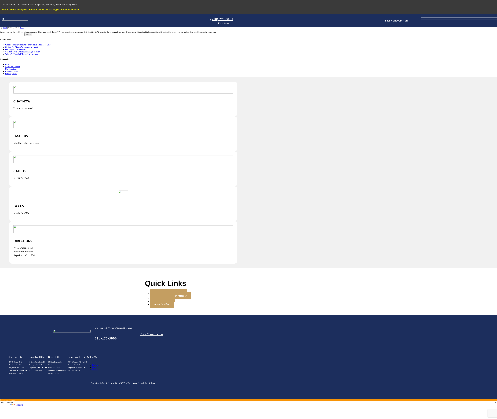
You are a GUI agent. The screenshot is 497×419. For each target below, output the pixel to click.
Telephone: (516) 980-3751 (57, 370)
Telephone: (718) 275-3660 (18, 370)
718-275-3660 (106, 338)
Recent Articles (11, 71)
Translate (19, 405)
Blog (22, 27)
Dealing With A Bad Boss (15, 49)
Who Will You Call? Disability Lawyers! (21, 54)
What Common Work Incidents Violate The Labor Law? (28, 45)
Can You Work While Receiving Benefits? (22, 52)
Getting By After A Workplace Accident (21, 47)
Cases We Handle (12, 67)
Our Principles (11, 69)
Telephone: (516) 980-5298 (38, 367)
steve (5, 27)
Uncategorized (11, 74)
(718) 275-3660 (221, 19)
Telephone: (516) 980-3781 (77, 367)
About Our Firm (162, 304)
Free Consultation (396, 21)
